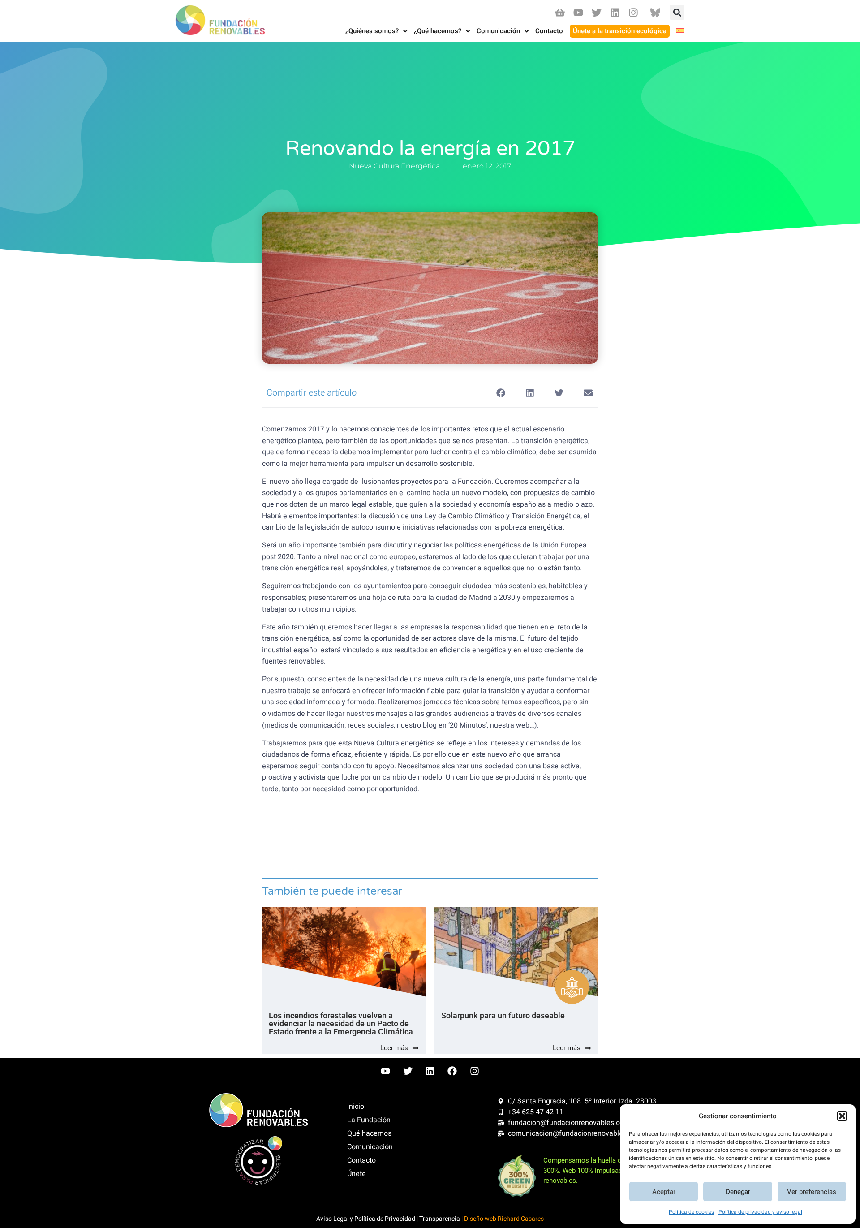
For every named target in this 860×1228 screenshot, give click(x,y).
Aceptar (663, 1192)
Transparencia (439, 1219)
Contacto (361, 1160)
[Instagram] (633, 12)
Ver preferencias (811, 1192)
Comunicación (370, 1147)
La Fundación (369, 1120)
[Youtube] (578, 12)
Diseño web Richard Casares (504, 1219)
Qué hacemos (369, 1133)
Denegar (738, 1192)
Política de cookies (691, 1212)
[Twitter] (596, 12)
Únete (356, 1173)
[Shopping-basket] (560, 12)
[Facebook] (452, 1071)
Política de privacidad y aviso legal (760, 1212)
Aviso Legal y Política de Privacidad (365, 1219)
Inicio (355, 1106)
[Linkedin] (615, 12)
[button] (842, 1116)
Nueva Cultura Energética (394, 166)
